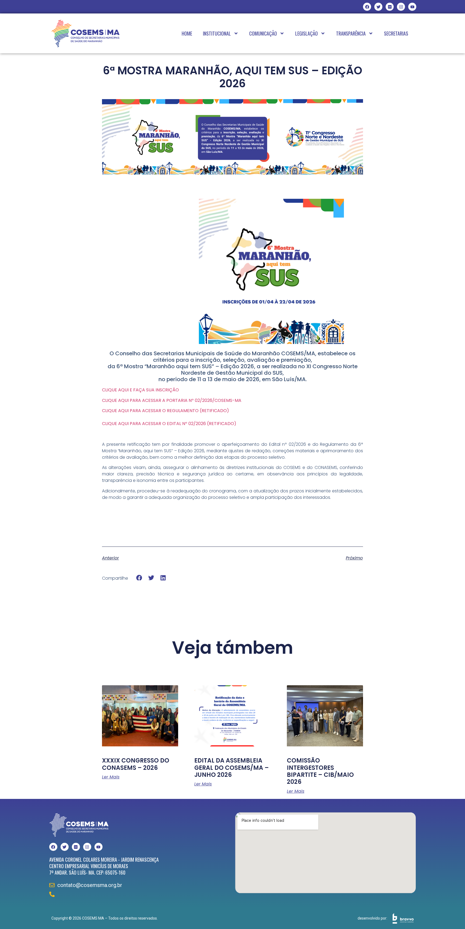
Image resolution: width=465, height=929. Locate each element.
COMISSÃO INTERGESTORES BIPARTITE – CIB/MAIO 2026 (320, 771)
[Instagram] (401, 7)
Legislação (306, 33)
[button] (139, 578)
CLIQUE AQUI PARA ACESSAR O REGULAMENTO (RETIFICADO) (165, 411)
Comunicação (263, 33)
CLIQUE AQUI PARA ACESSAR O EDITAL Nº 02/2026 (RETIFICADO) (169, 423)
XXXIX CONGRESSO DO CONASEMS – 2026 (135, 764)
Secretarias (396, 33)
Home (187, 33)
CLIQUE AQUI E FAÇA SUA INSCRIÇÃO (140, 390)
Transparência (351, 33)
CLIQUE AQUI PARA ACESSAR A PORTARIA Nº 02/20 (154, 400)
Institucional (217, 33)
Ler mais (110, 777)
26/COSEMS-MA (224, 400)
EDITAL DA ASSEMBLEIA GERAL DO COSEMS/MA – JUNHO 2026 (231, 767)
